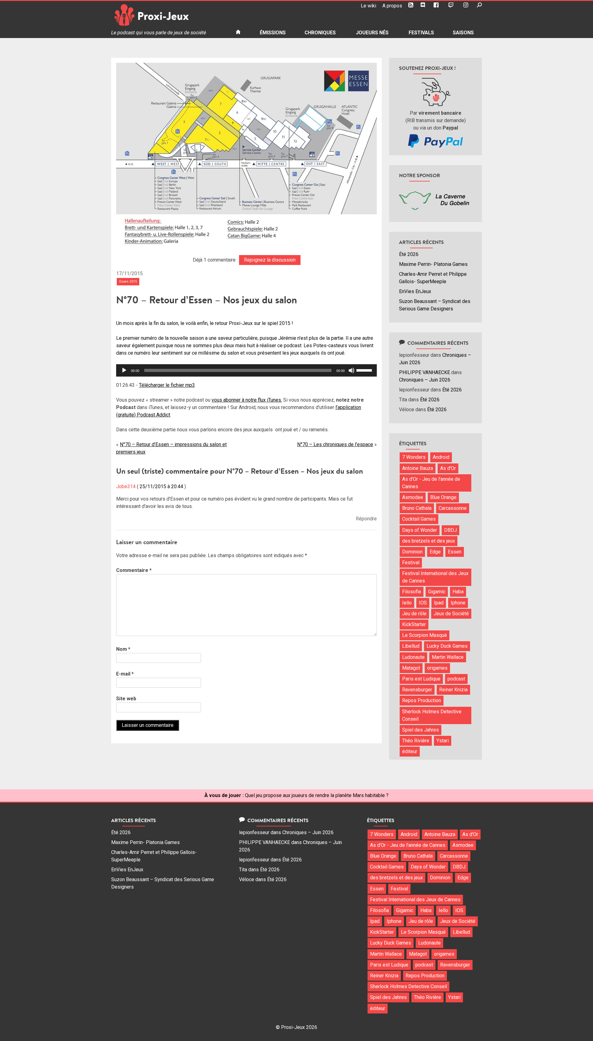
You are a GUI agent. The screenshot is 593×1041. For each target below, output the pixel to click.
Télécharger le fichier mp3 (167, 385)
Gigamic (436, 592)
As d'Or (448, 468)
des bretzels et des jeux (428, 541)
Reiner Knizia (453, 690)
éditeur (409, 751)
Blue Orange (443, 497)
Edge (435, 552)
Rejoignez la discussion (270, 260)
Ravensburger (417, 690)
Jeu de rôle (414, 613)
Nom (123, 649)
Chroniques (320, 33)
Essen (454, 552)
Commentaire (134, 570)
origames (437, 668)
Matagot (411, 668)
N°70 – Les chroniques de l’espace (335, 444)
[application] (246, 370)
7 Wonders (414, 457)
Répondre (366, 519)
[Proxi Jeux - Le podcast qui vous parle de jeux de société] (168, 15)
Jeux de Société (451, 613)
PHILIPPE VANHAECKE (424, 372)
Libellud (410, 646)
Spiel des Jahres (420, 730)
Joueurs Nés (372, 33)
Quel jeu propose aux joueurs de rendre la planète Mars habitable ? (317, 795)
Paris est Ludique (421, 679)
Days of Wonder (419, 530)
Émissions (273, 33)
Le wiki (368, 6)
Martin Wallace (448, 657)
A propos (392, 6)
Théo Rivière (415, 741)
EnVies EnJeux (415, 291)
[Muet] (351, 370)
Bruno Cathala (416, 508)
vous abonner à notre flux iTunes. (247, 400)
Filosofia (411, 592)
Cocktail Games (419, 519)
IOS (423, 603)
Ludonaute (413, 657)
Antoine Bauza (417, 468)
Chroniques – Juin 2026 (424, 380)
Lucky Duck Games (447, 646)
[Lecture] (124, 370)
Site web (126, 699)
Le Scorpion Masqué (424, 635)
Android (441, 457)
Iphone (458, 603)
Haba (458, 592)
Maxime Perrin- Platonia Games (433, 264)
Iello (407, 603)
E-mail (125, 674)
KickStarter (414, 624)
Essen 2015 (128, 281)
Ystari (442, 741)
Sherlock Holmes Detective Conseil (431, 715)
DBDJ (450, 530)
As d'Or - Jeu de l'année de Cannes (431, 482)
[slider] (365, 369)
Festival (410, 562)
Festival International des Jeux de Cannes (435, 577)
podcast (456, 679)
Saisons (463, 33)
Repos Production (421, 700)
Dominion (412, 552)
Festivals (421, 33)
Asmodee (412, 497)
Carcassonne (453, 508)
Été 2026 (408, 254)
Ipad (439, 603)
